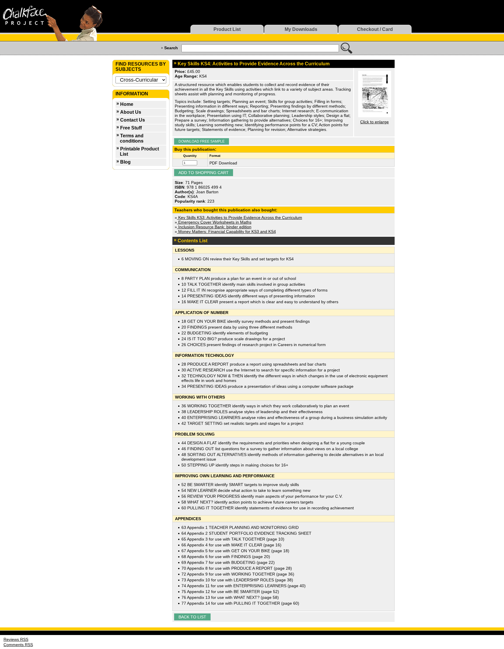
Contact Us (132, 119)
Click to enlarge (374, 122)
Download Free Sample (201, 141)
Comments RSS (18, 644)
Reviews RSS (16, 639)
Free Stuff (131, 127)
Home (126, 104)
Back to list (192, 617)
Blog (125, 161)
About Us (130, 112)
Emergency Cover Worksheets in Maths (214, 222)
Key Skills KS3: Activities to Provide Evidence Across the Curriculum (239, 217)
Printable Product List (139, 151)
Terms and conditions (132, 138)
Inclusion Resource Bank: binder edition (214, 226)
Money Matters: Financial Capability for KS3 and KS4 (226, 231)
